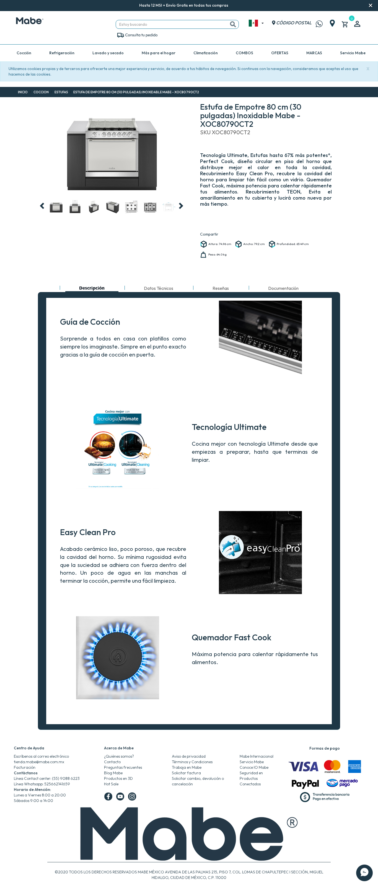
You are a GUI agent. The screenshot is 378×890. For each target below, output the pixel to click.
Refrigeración (61, 52)
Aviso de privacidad (189, 756)
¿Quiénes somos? (119, 756)
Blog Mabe (113, 772)
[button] (235, 5)
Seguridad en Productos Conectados (251, 778)
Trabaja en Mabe (186, 767)
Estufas (61, 92)
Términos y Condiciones (192, 761)
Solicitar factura (186, 772)
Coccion (41, 92)
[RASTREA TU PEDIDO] (137, 34)
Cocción (24, 52)
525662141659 (57, 783)
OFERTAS (279, 52)
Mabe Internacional (256, 756)
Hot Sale (111, 783)
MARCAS (314, 52)
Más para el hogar (158, 52)
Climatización (205, 52)
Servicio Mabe (353, 52)
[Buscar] (233, 24)
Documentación (283, 288)
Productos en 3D (118, 778)
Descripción (92, 289)
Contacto (112, 761)
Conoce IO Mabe (254, 767)
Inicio (23, 92)
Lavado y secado (108, 52)
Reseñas (221, 288)
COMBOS (244, 52)
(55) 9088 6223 (66, 778)
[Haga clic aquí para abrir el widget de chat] (364, 873)
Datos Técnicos (158, 288)
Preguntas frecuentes (123, 767)
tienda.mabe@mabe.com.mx (39, 761)
